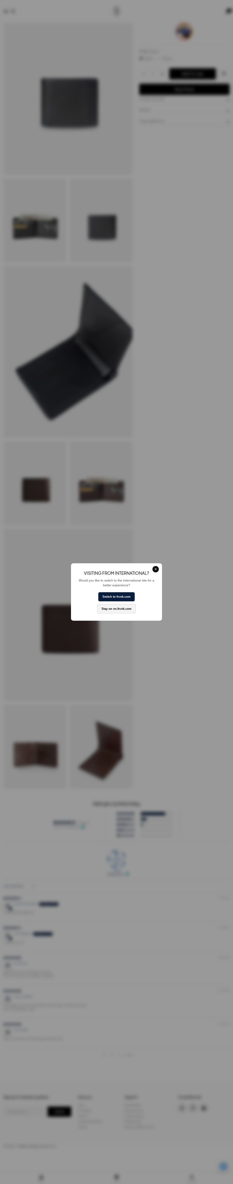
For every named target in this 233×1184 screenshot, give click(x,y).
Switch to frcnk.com (116, 596)
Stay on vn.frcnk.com (116, 608)
